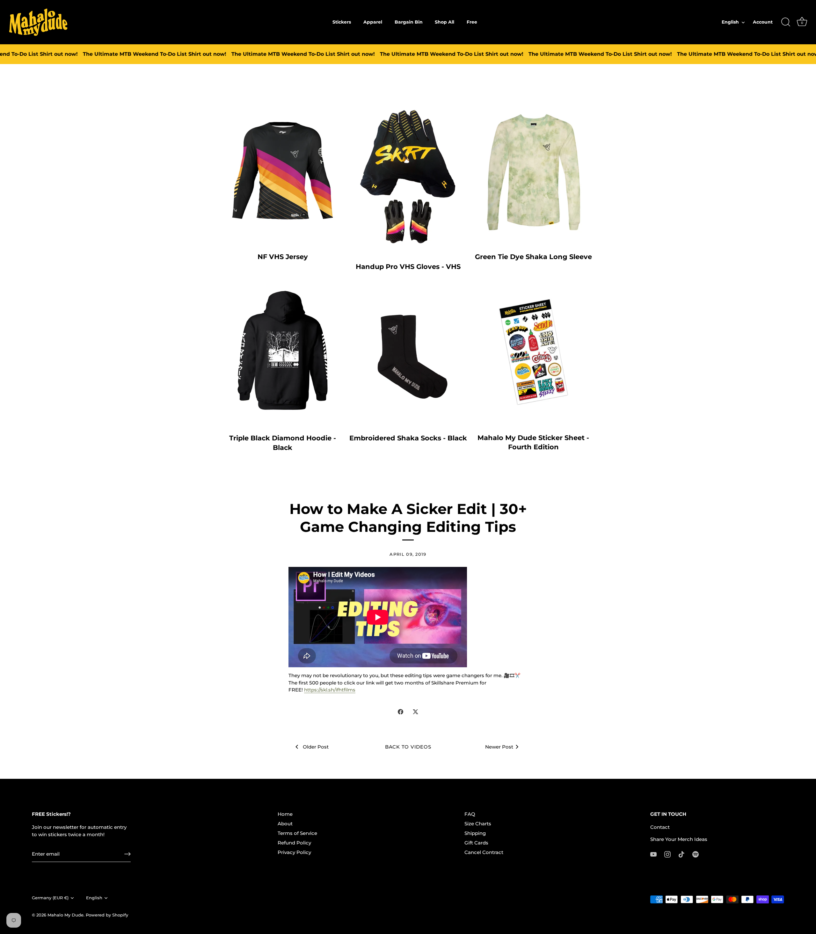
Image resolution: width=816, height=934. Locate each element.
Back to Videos (408, 747)
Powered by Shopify (107, 915)
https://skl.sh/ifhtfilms (329, 690)
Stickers (341, 22)
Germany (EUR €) (50, 897)
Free (472, 22)
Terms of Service (297, 833)
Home (285, 814)
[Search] (786, 22)
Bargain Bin (409, 22)
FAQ (469, 814)
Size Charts (477, 824)
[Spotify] (695, 854)
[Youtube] (653, 854)
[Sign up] (127, 854)
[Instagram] (667, 854)
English (730, 22)
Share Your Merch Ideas (678, 839)
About (285, 824)
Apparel (372, 22)
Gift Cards (476, 843)
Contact (660, 827)
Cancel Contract (483, 852)
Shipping (475, 833)
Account (763, 22)
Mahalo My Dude (65, 915)
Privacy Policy (294, 852)
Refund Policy (294, 843)
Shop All (444, 22)
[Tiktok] (681, 854)
